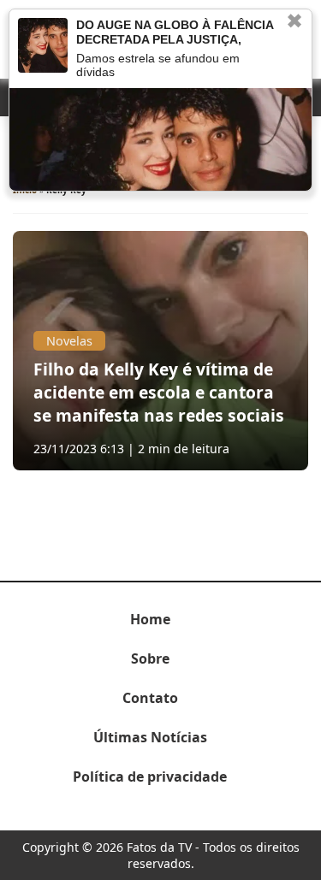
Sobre (150, 658)
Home (150, 619)
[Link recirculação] (43, 45)
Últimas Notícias (150, 737)
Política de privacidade (150, 776)
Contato (150, 697)
